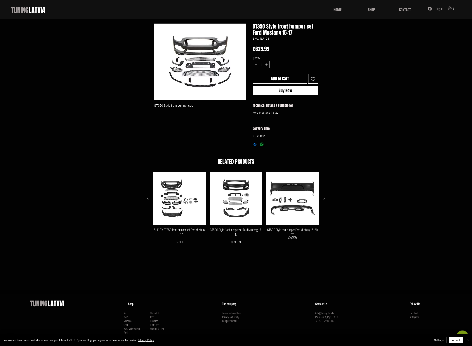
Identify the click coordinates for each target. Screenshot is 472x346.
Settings (439, 340)
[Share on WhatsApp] (262, 144)
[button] (452, 8)
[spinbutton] (261, 64)
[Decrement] (255, 64)
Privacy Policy (146, 340)
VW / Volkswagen (132, 328)
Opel (126, 325)
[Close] (467, 340)
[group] (236, 208)
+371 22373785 (326, 321)
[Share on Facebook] (255, 144)
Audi (126, 313)
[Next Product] (324, 198)
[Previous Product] (148, 198)
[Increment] (266, 64)
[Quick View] (179, 198)
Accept (456, 340)
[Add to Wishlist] (313, 79)
